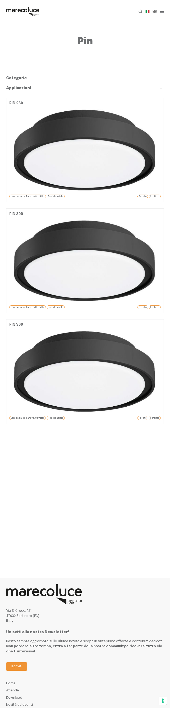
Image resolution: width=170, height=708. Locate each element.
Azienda (12, 690)
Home (11, 683)
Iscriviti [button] (16, 666)
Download (14, 697)
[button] (140, 11)
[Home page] (22, 11)
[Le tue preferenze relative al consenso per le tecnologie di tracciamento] (163, 701)
